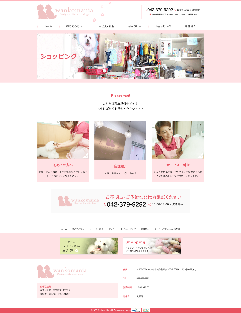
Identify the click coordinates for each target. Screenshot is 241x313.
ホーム (48, 26)
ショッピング (163, 26)
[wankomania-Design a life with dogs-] (65, 11)
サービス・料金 (105, 26)
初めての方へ (74, 26)
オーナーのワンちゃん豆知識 (167, 229)
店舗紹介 (191, 26)
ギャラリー (134, 26)
